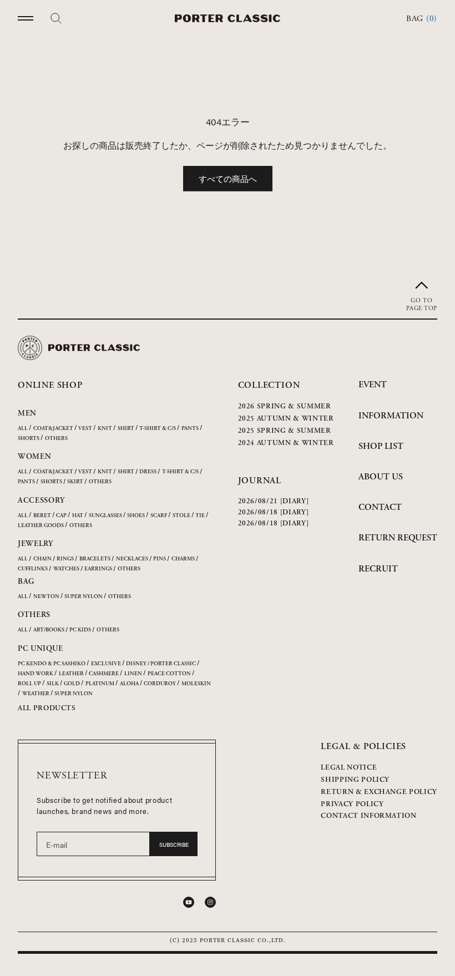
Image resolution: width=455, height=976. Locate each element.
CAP (61, 515)
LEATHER (71, 673)
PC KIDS (80, 630)
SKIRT (75, 482)
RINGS (65, 559)
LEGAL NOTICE (349, 767)
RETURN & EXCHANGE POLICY (379, 792)
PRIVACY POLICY (352, 804)
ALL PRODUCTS (47, 708)
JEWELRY (35, 544)
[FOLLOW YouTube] (188, 902)
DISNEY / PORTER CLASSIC (161, 663)
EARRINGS (98, 569)
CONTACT (380, 507)
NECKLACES (132, 559)
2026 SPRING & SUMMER (284, 406)
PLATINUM (99, 683)
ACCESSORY (41, 500)
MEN (27, 413)
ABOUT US (380, 477)
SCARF (158, 515)
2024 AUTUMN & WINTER (286, 443)
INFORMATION (390, 416)
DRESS (147, 472)
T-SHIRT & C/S (157, 428)
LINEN (133, 673)
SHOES (136, 515)
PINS (159, 559)
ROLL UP (29, 683)
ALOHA (129, 683)
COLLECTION (269, 385)
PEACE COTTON (169, 673)
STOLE (181, 515)
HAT (77, 515)
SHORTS (28, 438)
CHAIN (42, 559)
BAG (26, 581)
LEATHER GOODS (41, 525)
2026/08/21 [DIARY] (273, 501)
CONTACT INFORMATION (368, 816)
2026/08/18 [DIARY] (273, 512)
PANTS (190, 428)
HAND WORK (35, 673)
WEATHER (35, 693)
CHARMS (183, 559)
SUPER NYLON (83, 596)
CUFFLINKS (33, 569)
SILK (53, 683)
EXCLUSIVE (106, 663)
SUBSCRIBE (174, 844)
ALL (23, 428)
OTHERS (56, 438)
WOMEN (35, 457)
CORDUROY (160, 683)
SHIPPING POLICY (355, 780)
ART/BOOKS (48, 630)
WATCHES (66, 569)
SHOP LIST (380, 446)
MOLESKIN (196, 683)
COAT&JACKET (53, 428)
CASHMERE (104, 673)
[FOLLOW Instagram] (210, 902)
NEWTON (46, 596)
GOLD (72, 683)
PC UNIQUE (40, 649)
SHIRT (126, 428)
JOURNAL (260, 481)
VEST (85, 428)
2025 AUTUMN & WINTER (286, 418)
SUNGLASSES (105, 515)
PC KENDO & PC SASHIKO (51, 663)
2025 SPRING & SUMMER (284, 431)
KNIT (105, 428)
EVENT (372, 385)
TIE (200, 515)
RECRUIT (378, 569)
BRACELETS (94, 559)
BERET (42, 515)
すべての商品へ (228, 178)
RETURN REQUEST (397, 538)
